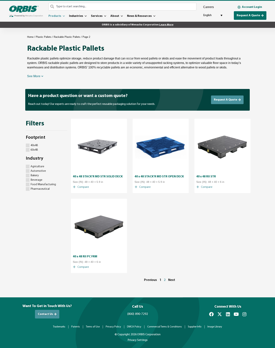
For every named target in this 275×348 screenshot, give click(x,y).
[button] (81, 187)
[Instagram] (244, 314)
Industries (76, 16)
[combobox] (122, 6)
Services (97, 16)
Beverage (36, 179)
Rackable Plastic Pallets (67, 37)
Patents (75, 326)
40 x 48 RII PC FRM (85, 256)
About (114, 16)
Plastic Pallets (43, 37)
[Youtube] (236, 314)
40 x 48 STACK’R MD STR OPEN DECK (159, 176)
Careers (208, 7)
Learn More (166, 24)
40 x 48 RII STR (206, 176)
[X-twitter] (219, 314)
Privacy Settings (138, 340)
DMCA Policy (134, 326)
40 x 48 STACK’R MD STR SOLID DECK (98, 176)
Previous (150, 280)
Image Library (214, 326)
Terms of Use (93, 326)
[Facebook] (211, 314)
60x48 (34, 149)
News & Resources (139, 16)
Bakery (34, 175)
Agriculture (37, 166)
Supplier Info (194, 326)
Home (30, 37)
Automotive (38, 171)
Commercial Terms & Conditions (164, 326)
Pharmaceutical (40, 188)
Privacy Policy (113, 326)
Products (54, 16)
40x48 (34, 145)
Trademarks (59, 326)
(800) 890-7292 (137, 314)
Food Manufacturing (43, 184)
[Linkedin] (228, 314)
